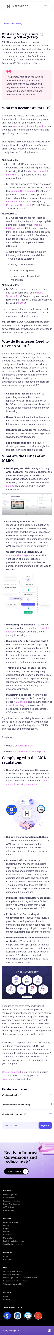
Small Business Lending (12, 1244)
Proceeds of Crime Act (18, 205)
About (5, 1296)
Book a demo (14, 1171)
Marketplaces (8, 1238)
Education (7, 1231)
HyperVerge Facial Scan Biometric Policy (20, 1278)
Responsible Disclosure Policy (15, 1281)
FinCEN (21, 303)
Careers (6, 1299)
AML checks (20, 701)
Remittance (8, 1235)
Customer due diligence (19, 555)
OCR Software (9, 1207)
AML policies (16, 705)
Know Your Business (11, 1204)
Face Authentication (11, 1201)
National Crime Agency (23, 191)
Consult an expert (11, 1072)
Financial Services (10, 1222)
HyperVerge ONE (10, 1194)
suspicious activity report (30, 751)
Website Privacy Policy (12, 1271)
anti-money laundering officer (30, 126)
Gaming (6, 1225)
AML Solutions (9, 1210)
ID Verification (9, 1198)
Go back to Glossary (12, 23)
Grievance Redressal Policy (14, 1284)
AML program (25, 745)
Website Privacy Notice (12, 1274)
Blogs (5, 1256)
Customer (7, 1259)
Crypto (6, 1228)
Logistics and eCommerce (13, 1241)
